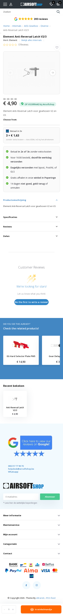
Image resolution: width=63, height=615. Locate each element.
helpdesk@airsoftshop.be (18, 468)
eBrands (40, 597)
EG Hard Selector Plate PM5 (21, 356)
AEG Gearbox (31, 25)
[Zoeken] (58, 11)
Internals (16, 25)
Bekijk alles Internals (31, 40)
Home (6, 25)
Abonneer (50, 496)
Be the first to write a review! (31, 302)
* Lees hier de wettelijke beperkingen (20, 503)
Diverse (44, 25)
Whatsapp (13, 471)
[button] (31, 19)
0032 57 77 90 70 (16, 465)
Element (13, 40)
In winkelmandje (43, 609)
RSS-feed (50, 597)
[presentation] (10, 73)
